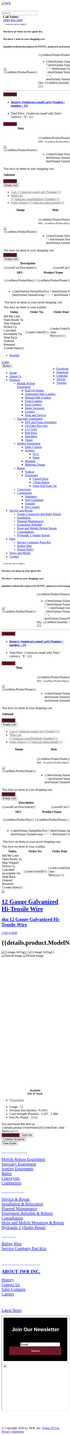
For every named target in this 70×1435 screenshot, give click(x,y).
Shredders (31, 436)
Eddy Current (33, 447)
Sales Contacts (13, 1289)
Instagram (62, 372)
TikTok (60, 379)
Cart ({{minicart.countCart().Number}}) (36, 192)
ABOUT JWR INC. (21, 1271)
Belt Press (31, 433)
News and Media (19, 553)
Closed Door (40, 478)
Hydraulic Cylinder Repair (33, 535)
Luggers (30, 411)
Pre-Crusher (32, 507)
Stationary (31, 496)
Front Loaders (33, 401)
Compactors (24, 493)
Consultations (25, 531)
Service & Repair (16, 1199)
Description (17, 1100)
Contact (14, 556)
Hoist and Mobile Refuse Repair (37, 528)
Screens (29, 450)
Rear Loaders (33, 404)
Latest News (12, 1310)
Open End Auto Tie (45, 485)
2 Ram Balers (41, 482)
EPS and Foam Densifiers (41, 422)
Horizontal (31, 475)
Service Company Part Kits (24, 1248)
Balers (21, 468)
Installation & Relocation (22, 1203)
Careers (8, 1294)
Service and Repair (21, 510)
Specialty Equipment (30, 418)
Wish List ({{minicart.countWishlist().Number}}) (35, 197)
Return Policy (25, 549)
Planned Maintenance (30, 521)
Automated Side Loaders (40, 394)
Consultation (12, 1218)
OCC (36, 454)
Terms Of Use (50, 1428)
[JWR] (6, 3)
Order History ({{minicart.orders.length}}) (37, 202)
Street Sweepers (35, 408)
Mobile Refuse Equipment (26, 385)
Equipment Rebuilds (29, 524)
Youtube (61, 382)
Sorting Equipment (28, 443)
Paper (36, 457)
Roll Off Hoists (34, 390)
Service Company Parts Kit (34, 542)
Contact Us (11, 1284)
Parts (12, 538)
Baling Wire (24, 546)
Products (14, 380)
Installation (24, 517)
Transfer (30, 503)
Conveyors (24, 489)
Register (14, 355)
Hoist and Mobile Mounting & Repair (33, 1222)
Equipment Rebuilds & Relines (27, 1213)
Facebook (62, 368)
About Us (15, 376)
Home (13, 372)
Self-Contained (34, 500)
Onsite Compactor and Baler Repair (39, 514)
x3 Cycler (31, 429)
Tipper (29, 440)
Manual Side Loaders (38, 397)
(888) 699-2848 (12, 20)
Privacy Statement (13, 1431)
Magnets (30, 461)
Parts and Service (35, 415)
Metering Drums (35, 464)
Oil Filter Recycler (36, 425)
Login (5, 362)
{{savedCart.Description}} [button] (20, 267)
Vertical (29, 471)
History (8, 1279)
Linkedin (61, 375)
